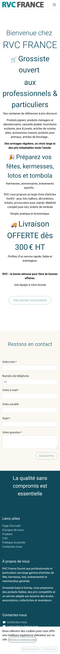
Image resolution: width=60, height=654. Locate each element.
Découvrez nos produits (30, 300)
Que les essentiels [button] (30, 649)
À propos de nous (13, 530)
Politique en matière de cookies (22, 640)
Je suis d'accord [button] (48, 649)
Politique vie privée (13, 543)
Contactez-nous (12, 547)
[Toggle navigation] (54, 4)
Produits (7, 534)
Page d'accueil (11, 526)
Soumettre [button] (46, 455)
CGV (5, 538)
